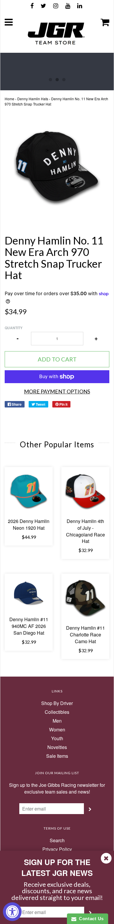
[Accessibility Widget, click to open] (12, 911)
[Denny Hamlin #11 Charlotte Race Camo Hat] (85, 598)
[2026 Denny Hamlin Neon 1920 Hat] (29, 491)
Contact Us (90, 918)
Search (57, 840)
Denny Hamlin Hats (32, 98)
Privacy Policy (57, 849)
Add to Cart (57, 359)
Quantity (14, 327)
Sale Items (57, 756)
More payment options (57, 391)
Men (57, 721)
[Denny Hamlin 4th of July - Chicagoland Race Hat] (85, 491)
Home (9, 98)
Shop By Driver (57, 703)
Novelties (57, 747)
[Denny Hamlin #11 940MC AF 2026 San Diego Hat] (29, 593)
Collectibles (57, 712)
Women (57, 729)
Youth (57, 738)
